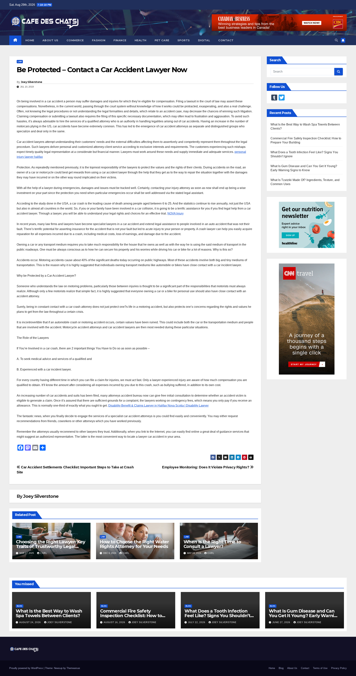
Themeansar (73, 668)
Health (140, 40)
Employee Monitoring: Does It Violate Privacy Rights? (206, 467)
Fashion (99, 40)
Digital (204, 40)
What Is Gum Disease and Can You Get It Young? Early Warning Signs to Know (304, 615)
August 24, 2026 (30, 622)
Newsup (58, 668)
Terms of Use (320, 668)
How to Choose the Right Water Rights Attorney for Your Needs (134, 544)
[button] (336, 40)
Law (20, 62)
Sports (183, 40)
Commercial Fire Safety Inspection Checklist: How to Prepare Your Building (131, 615)
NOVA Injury (175, 213)
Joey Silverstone (31, 82)
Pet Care (162, 40)
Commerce (75, 40)
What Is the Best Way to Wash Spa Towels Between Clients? (49, 613)
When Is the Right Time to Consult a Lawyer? (212, 544)
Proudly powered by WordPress (26, 668)
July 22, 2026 (197, 622)
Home (29, 40)
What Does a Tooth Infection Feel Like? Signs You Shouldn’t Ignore (217, 615)
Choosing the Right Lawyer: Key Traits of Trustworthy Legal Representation (50, 546)
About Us (50, 40)
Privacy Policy (339, 668)
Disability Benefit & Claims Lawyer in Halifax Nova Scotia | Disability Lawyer (158, 405)
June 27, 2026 (281, 622)
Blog (19, 606)
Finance (119, 40)
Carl (43, 553)
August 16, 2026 (115, 622)
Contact (226, 40)
